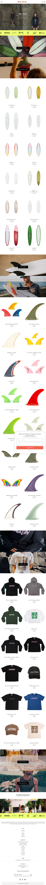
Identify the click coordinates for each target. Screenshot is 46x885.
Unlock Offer (30, 447)
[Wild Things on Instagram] (20, 879)
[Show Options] (42, 444)
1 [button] (21, 29)
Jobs (23, 850)
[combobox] (29, 444)
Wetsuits (23, 833)
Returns (23, 846)
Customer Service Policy (23, 844)
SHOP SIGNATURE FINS (28, 17)
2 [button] (22, 29)
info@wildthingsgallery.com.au (23, 865)
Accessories (23, 836)
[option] (23, 15)
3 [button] (23, 29)
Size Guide (23, 847)
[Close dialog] (43, 433)
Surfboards (23, 830)
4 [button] (24, 29)
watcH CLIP (15, 17)
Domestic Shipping (23, 843)
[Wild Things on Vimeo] (25, 879)
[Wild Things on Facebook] (22, 879)
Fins (23, 832)
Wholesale (23, 849)
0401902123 (23, 867)
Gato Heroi (23, 853)
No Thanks (29, 450)
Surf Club (22, 854)
